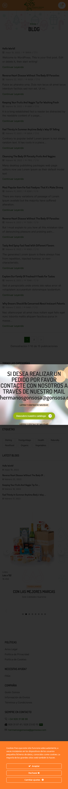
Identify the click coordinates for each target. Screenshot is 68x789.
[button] (63, 368)
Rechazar (33, 773)
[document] (34, 394)
